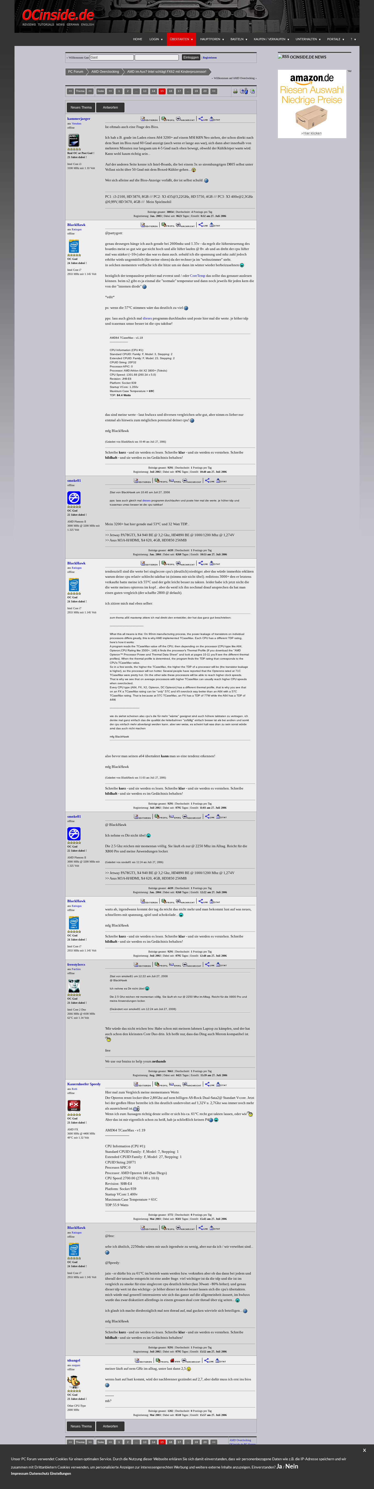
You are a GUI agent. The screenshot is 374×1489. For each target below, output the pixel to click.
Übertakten (179, 39)
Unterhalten (306, 39)
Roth (74, 1088)
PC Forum (75, 72)
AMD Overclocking (105, 72)
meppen (76, 1365)
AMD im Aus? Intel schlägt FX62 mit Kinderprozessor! (166, 72)
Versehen (76, 123)
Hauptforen (210, 39)
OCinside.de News (308, 57)
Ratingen (77, 229)
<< (110, 90)
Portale (333, 39)
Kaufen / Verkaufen (269, 39)
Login (154, 39)
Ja (279, 1467)
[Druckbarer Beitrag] (235, 90)
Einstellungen (60, 1474)
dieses (147, 318)
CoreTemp (197, 276)
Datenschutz (39, 1474)
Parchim (76, 969)
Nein (291, 1467)
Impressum (19, 1474)
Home (137, 39)
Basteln (237, 39)
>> (213, 90)
